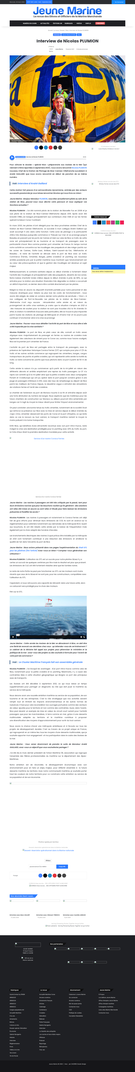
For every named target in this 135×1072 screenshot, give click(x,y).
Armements (13, 1019)
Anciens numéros (44, 997)
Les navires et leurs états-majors (49, 1034)
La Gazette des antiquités (47, 1031)
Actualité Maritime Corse (47, 994)
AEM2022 (13, 1006)
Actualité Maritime (15, 1013)
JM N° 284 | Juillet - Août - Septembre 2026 (39, 2)
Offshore (42, 1037)
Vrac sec (42, 1049)
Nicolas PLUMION (79, 167)
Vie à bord (13, 1053)
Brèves (12, 1022)
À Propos (101, 994)
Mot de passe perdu (75, 1003)
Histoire (12, 1037)
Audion (84, 160)
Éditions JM (57, 23)
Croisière (42, 1013)
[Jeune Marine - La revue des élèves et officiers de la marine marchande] (67, 12)
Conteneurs (43, 1010)
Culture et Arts (14, 1025)
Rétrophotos (43, 1046)
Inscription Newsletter (76, 1016)
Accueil (50, 30)
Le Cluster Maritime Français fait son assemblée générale (51, 662)
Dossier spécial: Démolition (18, 1028)
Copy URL (62, 867)
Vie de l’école (14, 1056)
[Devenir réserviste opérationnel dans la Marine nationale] (48, 852)
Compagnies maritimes (106, 1006)
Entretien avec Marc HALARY (20, 915)
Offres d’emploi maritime (106, 1003)
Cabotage (42, 1006)
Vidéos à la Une (15, 1049)
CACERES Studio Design (78, 1064)
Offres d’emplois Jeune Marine (108, 1000)
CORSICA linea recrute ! (108, 231)
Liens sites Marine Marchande (108, 1010)
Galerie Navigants (15, 1034)
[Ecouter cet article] (12, 157)
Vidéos (79, 23)
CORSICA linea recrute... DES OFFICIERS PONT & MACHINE (48, 883)
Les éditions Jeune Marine (107, 997)
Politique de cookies (75, 1013)
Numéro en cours (30, 23)
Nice (67, 30)
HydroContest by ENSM (17, 994)
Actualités (44, 23)
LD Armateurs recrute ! (108, 146)
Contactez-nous (74, 1006)
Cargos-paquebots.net (17, 1010)
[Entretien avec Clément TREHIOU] (48, 906)
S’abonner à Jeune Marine (77, 994)
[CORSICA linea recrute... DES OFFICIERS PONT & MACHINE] (48, 887)
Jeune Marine (59, 49)
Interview (57, 34)
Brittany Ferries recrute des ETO (108, 181)
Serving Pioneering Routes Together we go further (67, 923)
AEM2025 (13, 997)
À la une (12, 1016)
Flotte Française (44, 1022)
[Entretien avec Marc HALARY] (21, 906)
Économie (13, 1031)
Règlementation (15, 1043)
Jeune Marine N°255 (68, 34)
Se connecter (73, 997)
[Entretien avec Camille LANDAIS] (75, 906)
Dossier (62, 30)
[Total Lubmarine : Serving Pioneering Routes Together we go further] (68, 927)
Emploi (88, 23)
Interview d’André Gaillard (32, 183)
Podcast (42, 1040)
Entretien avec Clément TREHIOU (48, 915)
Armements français (45, 1000)
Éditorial (41, 1019)
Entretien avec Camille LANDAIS (74, 915)
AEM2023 (13, 1003)
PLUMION (43, 199)
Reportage (42, 1043)
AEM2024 (13, 1000)
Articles (41, 1003)
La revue (56, 30)
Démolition (42, 1016)
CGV (70, 1010)
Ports (11, 1046)
